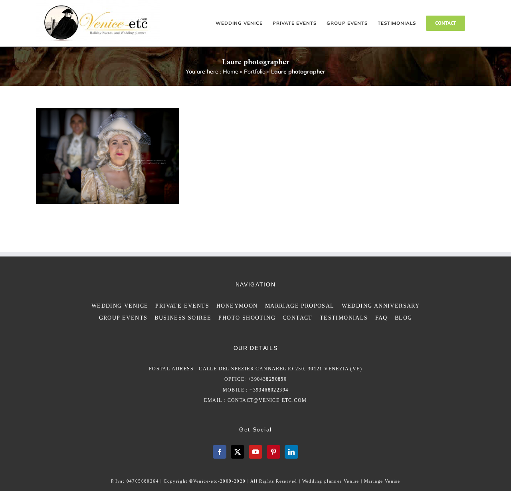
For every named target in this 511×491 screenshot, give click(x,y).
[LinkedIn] (291, 452)
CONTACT (298, 318)
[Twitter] (237, 452)
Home (230, 71)
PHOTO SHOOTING (246, 318)
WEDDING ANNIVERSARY (381, 306)
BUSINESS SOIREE (182, 318)
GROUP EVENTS (123, 318)
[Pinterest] (273, 452)
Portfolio (254, 71)
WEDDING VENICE (120, 306)
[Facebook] (219, 452)
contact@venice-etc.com (267, 400)
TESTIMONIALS (344, 318)
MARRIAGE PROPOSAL (300, 306)
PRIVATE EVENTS (182, 306)
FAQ (381, 318)
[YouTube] (255, 452)
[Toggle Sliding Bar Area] (504, 7)
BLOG (403, 318)
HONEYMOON (237, 306)
